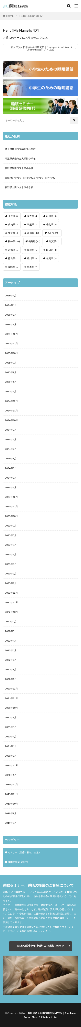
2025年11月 (11, 343)
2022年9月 (11, 621)
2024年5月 (11, 468)
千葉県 (51, 224)
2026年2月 (11, 324)
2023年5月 (11, 564)
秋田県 (51, 216)
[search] (74, 120)
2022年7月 (11, 640)
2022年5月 (11, 659)
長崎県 (13, 266)
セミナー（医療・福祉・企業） (24, 852)
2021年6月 (11, 746)
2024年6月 (11, 458)
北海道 (13, 216)
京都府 (13, 249)
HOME (10, 15)
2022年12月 (11, 592)
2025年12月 (11, 333)
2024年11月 (11, 410)
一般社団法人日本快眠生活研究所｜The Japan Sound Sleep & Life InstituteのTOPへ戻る (40, 48)
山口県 (51, 249)
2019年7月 (11, 813)
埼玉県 (32, 224)
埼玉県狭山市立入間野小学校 (20, 158)
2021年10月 (11, 707)
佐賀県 (51, 258)
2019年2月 (11, 822)
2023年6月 (11, 554)
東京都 (13, 232)
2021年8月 (11, 726)
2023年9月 (11, 525)
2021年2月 (11, 755)
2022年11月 (11, 602)
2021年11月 (11, 698)
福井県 (14, 241)
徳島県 (13, 258)
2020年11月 (11, 765)
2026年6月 (11, 305)
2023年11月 (11, 506)
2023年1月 (11, 583)
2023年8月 (11, 535)
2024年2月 (11, 477)
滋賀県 (54, 241)
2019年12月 (11, 784)
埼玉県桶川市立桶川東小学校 (20, 149)
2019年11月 (11, 794)
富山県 (33, 232)
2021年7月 (11, 736)
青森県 (32, 216)
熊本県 (32, 266)
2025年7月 (11, 372)
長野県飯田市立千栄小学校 (19, 168)
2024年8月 (11, 439)
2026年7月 (11, 295)
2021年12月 (11, 688)
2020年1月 (11, 774)
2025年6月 (11, 381)
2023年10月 (11, 516)
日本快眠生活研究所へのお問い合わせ (40, 945)
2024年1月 (11, 487)
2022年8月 (11, 631)
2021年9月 (11, 717)
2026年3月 (11, 314)
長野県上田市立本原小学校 (19, 187)
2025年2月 (11, 391)
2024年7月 (11, 448)
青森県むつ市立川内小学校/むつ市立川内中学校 (30, 177)
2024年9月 (11, 429)
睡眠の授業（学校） (18, 861)
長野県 (34, 241)
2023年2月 (11, 573)
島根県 (32, 249)
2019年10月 (11, 803)
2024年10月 (11, 420)
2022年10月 (11, 611)
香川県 (32, 258)
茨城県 (13, 224)
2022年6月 (11, 650)
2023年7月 (11, 544)
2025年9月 (11, 362)
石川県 (53, 232)
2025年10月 (11, 353)
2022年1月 (11, 679)
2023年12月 (11, 496)
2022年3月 (11, 669)
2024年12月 (11, 401)
